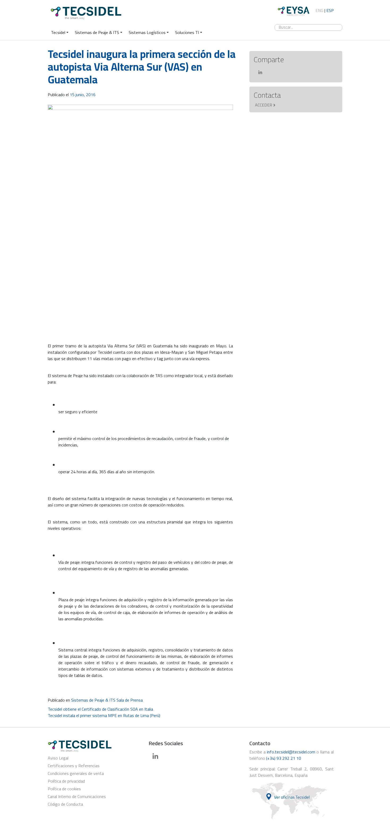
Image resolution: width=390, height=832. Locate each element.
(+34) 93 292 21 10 (283, 758)
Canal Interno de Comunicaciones (77, 796)
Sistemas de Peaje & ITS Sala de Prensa (107, 700)
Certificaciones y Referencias (73, 766)
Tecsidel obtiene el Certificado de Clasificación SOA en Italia (100, 709)
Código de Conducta (65, 804)
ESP (330, 10)
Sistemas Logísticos (147, 32)
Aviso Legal (58, 758)
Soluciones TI (187, 32)
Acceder (263, 105)
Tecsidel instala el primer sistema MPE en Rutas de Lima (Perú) (104, 715)
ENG (319, 10)
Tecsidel (58, 32)
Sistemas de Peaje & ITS (97, 32)
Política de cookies (64, 789)
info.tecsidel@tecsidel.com (291, 752)
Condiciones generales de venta (76, 773)
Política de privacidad (66, 781)
